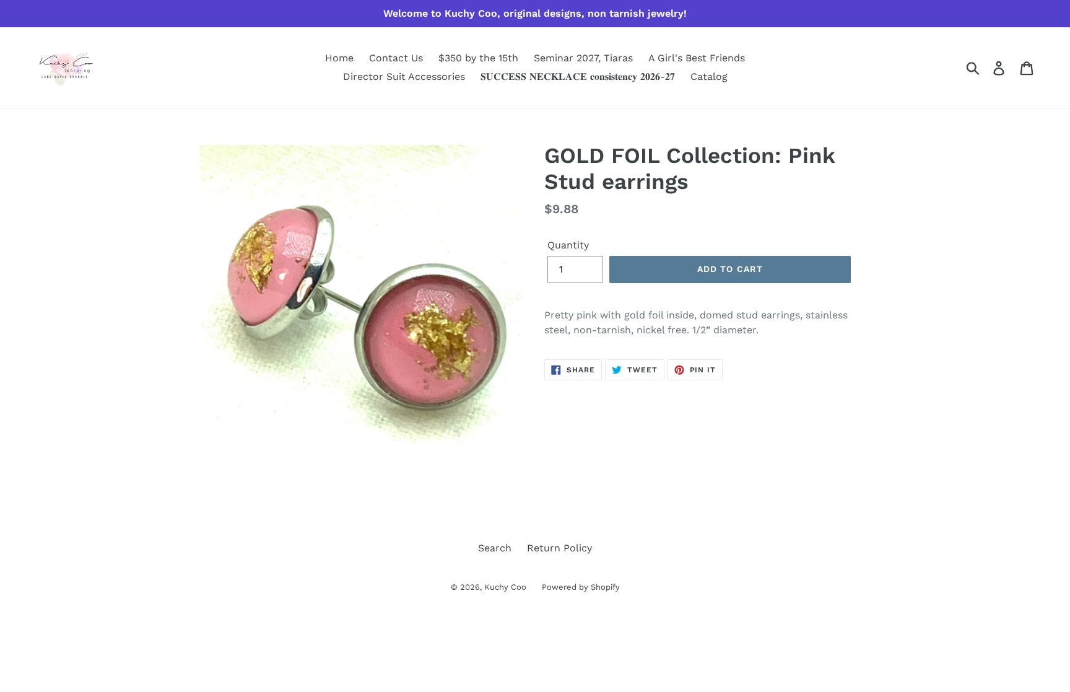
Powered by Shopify (581, 587)
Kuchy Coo (505, 587)
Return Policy (559, 548)
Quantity (568, 245)
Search (494, 548)
